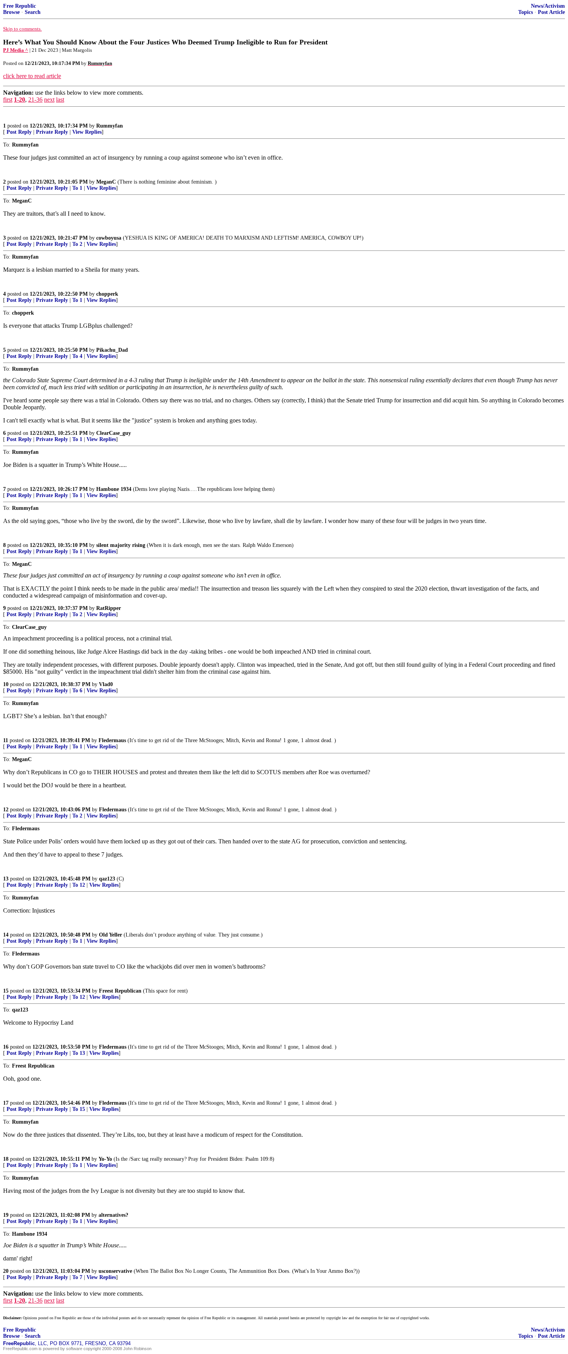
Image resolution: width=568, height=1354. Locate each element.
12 (6, 809)
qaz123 (107, 879)
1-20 (19, 99)
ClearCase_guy (113, 433)
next (49, 99)
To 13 (78, 1053)
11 (5, 740)
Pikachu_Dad (112, 350)
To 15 (78, 1109)
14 (6, 935)
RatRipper (108, 608)
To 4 (77, 356)
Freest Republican (120, 991)
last (60, 99)
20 (6, 1271)
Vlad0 (106, 684)
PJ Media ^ (15, 50)
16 (6, 1047)
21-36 (35, 99)
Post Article (551, 12)
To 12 (78, 885)
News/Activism (548, 6)
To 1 (77, 188)
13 (6, 879)
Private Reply (52, 132)
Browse (11, 12)
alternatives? (113, 1215)
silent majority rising (120, 545)
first (7, 99)
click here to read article (32, 76)
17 (6, 1103)
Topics (525, 12)
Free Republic (19, 6)
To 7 (77, 1277)
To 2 (77, 244)
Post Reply (19, 132)
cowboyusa (108, 238)
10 (6, 684)
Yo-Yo (105, 1159)
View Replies (87, 132)
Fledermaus (112, 740)
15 (6, 991)
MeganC (106, 182)
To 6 (77, 690)
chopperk (107, 294)
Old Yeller (110, 935)
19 (6, 1215)
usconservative (115, 1271)
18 (6, 1159)
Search (33, 12)
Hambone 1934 (113, 489)
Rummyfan (109, 126)
